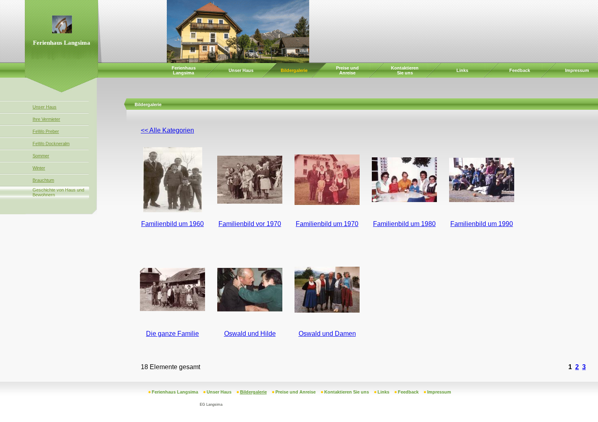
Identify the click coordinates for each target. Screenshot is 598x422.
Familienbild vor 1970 (249, 223)
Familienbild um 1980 (404, 223)
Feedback (519, 70)
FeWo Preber (46, 131)
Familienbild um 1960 (172, 223)
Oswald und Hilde (250, 333)
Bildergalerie (294, 70)
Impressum (577, 70)
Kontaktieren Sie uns (405, 70)
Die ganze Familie (172, 333)
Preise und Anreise (347, 70)
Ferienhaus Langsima (184, 70)
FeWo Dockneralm (51, 143)
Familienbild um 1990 (481, 223)
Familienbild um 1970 (327, 223)
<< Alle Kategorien (167, 130)
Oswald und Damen (327, 333)
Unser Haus (241, 70)
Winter (39, 167)
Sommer (41, 155)
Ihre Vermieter (46, 119)
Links (462, 70)
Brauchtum (43, 180)
